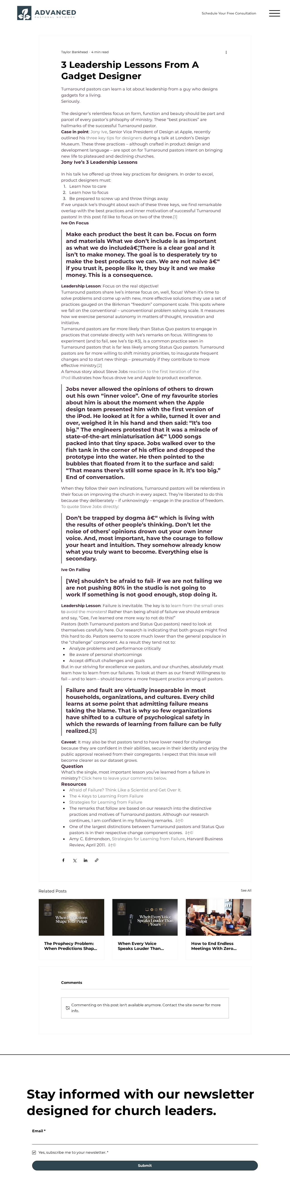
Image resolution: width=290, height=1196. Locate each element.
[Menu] (272, 13)
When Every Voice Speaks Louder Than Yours (139, 946)
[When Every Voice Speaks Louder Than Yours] (145, 917)
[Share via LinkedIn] (85, 860)
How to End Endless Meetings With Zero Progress (212, 946)
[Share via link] (96, 860)
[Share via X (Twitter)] (74, 860)
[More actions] (226, 52)
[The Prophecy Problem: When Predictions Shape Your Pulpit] (71, 917)
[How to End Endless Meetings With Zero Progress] (218, 917)
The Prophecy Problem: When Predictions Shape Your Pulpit (70, 946)
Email (39, 1131)
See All (246, 890)
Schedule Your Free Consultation (229, 13)
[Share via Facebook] (63, 860)
